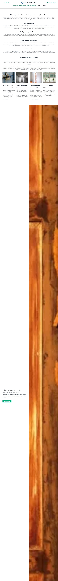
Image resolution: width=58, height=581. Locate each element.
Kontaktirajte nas (7, 401)
